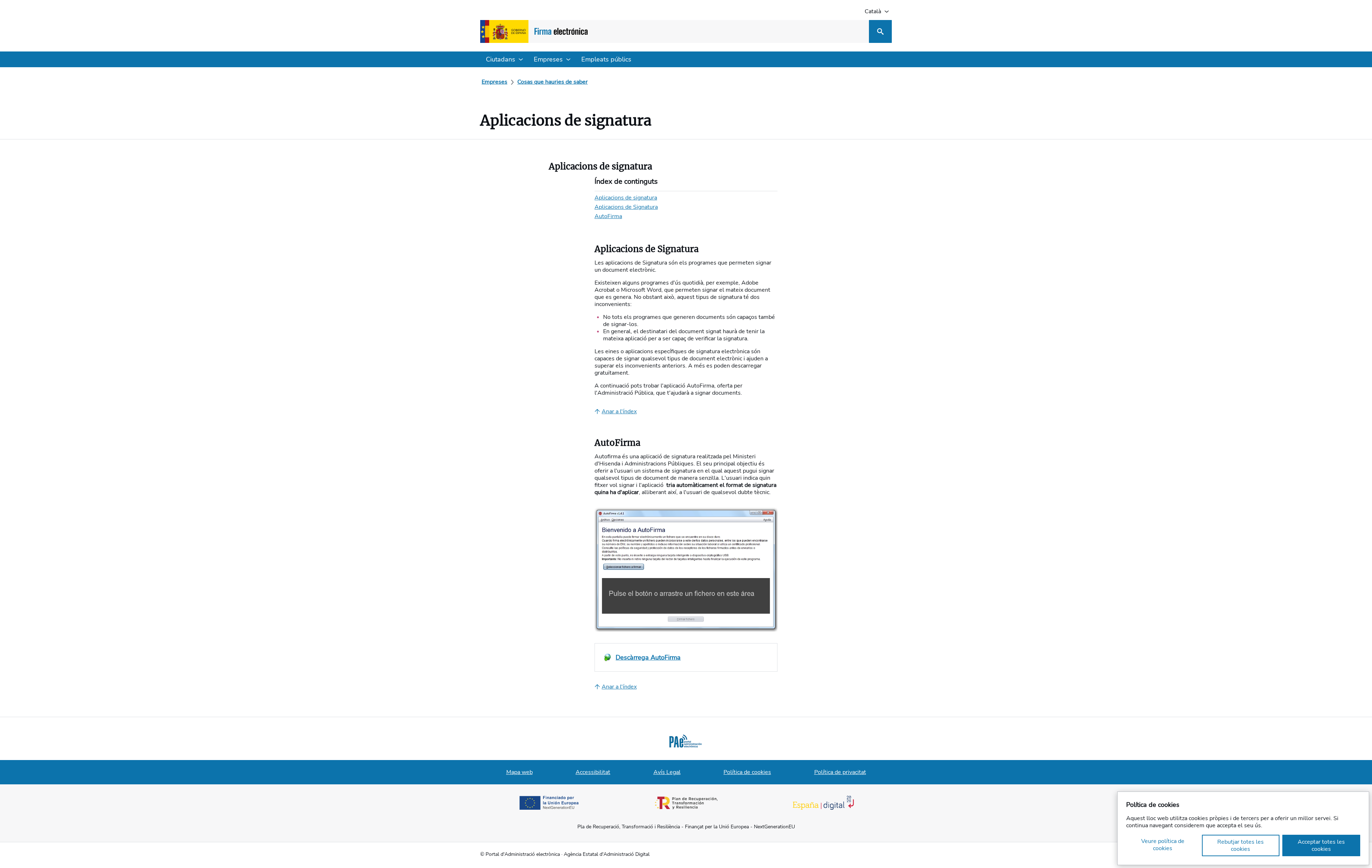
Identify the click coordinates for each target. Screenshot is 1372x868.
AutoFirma (608, 216)
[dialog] (1243, 828)
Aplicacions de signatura (626, 197)
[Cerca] (880, 31)
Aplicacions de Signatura (626, 207)
